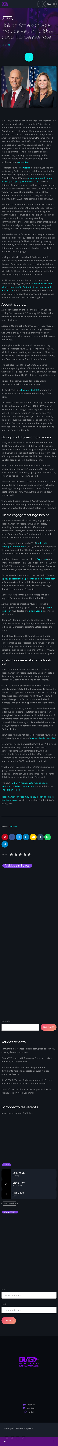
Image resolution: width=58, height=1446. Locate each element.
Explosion (42, 559)
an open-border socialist (42, 738)
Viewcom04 (13, 826)
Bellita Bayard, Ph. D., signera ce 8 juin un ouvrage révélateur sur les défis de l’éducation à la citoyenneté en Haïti (34, 1236)
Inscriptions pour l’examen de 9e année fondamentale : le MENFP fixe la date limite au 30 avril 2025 (35, 1274)
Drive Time (11, 1146)
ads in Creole (35, 610)
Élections (7, 18)
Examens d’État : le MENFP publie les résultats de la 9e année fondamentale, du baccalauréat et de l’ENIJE (27, 1222)
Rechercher (6, 1021)
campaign (23, 162)
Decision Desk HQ (30, 390)
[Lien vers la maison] (4, 4)
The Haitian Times (10, 789)
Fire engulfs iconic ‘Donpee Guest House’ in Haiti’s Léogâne (32, 1261)
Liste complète (9, 1203)
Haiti (9, 909)
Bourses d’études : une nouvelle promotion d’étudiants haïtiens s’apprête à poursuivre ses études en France (25, 1071)
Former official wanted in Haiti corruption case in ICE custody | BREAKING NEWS (26, 918)
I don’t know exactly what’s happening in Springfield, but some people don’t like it (26, 287)
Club (7, 1141)
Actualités (11, 974)
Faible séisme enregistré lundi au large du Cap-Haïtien (27, 1247)
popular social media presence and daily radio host (29, 578)
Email (3, 1304)
